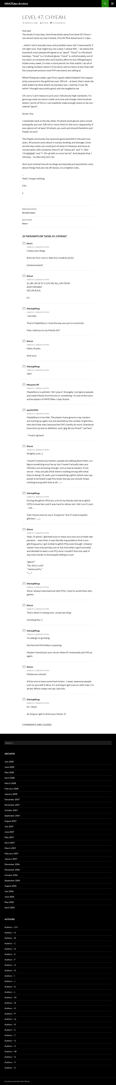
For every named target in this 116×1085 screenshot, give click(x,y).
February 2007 (11, 853)
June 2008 (9, 767)
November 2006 (12, 869)
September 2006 (12, 880)
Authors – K (10, 986)
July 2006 (9, 891)
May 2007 (9, 837)
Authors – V (10, 1046)
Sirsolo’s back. (29, 211)
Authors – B (10, 938)
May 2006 (9, 902)
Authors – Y (10, 1062)
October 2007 (11, 810)
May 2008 (9, 772)
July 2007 (9, 826)
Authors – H (10, 970)
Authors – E (10, 954)
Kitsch (45, 23)
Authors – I (10, 976)
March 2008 (10, 783)
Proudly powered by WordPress (17, 1081)
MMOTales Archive (16, 3)
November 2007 (12, 805)
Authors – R (10, 1024)
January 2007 (11, 859)
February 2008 (11, 788)
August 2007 (10, 821)
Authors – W (10, 1051)
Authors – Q (10, 1019)
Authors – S (10, 1030)
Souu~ (27, 222)
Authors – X (10, 1057)
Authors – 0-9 (11, 927)
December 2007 (12, 799)
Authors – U (10, 1040)
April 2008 (10, 778)
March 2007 (10, 848)
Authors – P (10, 1013)
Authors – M (10, 997)
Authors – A (10, 932)
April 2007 (10, 842)
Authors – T (10, 1035)
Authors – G (10, 965)
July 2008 (9, 761)
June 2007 (9, 832)
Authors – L (10, 992)
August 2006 (10, 886)
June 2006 (9, 896)
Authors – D (10, 948)
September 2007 (12, 815)
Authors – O (10, 1008)
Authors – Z (10, 1067)
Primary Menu (112, 3)
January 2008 (11, 794)
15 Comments (59, 23)
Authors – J (10, 981)
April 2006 (10, 907)
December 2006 (12, 864)
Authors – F (10, 959)
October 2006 (11, 875)
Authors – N (10, 1003)
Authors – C (10, 943)
